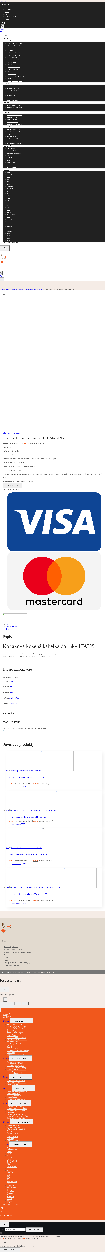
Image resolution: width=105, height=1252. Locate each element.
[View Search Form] (2, 26)
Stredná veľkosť (14, 698)
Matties (9, 224)
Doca (8, 193)
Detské (6, 1077)
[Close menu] (0, 1010)
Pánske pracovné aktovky (14, 93)
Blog (6, 14)
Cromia (8, 184)
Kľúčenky (9, 165)
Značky (6, 1144)
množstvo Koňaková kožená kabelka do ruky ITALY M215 (20, 482)
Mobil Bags (11, 78)
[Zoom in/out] (3, 1003)
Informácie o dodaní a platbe (13, 949)
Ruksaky (10, 71)
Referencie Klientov (6, 1215)
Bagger (8, 172)
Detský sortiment (11, 110)
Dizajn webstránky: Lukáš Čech (22, 972)
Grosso (8, 205)
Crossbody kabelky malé (14, 45)
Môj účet (7, 955)
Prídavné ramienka (12, 167)
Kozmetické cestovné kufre (14, 131)
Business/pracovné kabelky (15, 43)
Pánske (6, 1058)
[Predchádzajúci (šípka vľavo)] (3, 1006)
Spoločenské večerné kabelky (16, 76)
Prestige (9, 228)
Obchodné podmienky (11, 947)
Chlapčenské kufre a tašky (14, 107)
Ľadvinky (10, 50)
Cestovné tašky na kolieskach (15, 141)
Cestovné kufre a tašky (13, 129)
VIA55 (8, 240)
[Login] (52, 269)
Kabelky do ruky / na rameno (16, 55)
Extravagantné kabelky (14, 52)
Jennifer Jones (11, 214)
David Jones (10, 186)
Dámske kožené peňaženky (14, 115)
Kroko (8, 217)
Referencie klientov (10, 16)
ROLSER (9, 233)
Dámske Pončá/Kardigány (14, 153)
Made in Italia (10, 174)
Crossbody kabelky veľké (15, 48)
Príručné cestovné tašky (14, 138)
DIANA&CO (10, 188)
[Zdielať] (17, 1003)
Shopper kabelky (12, 74)
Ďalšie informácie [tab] (11, 626)
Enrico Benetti (10, 196)
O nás (7, 12)
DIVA (8, 191)
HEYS (8, 210)
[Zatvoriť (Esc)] (25, 1003)
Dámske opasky (11, 148)
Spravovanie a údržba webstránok (43, 972)
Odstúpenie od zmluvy (11, 965)
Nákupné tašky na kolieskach (15, 134)
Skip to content (5, 1)
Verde (8, 238)
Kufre (5, 1103)
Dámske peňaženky (12, 117)
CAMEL (11, 681)
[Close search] (4, 1224)
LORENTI (9, 219)
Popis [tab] (8, 624)
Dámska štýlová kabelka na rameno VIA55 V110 (26, 777)
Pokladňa (8, 9)
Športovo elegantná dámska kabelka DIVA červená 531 (29, 817)
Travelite (9, 203)
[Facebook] (2, 23)
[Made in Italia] (15, 620)
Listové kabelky (12, 62)
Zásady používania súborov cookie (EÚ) (17, 963)
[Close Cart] (4, 989)
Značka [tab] (8, 629)
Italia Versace (10, 212)
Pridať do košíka (12, 485)
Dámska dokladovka (12, 122)
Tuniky (8, 155)
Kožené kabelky (12, 57)
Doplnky (6, 1122)
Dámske (11, 692)
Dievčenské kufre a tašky (14, 105)
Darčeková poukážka (11, 243)
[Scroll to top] (1, 999)
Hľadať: (2, 1229)
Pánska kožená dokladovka (14, 124)
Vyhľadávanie (34, 1229)
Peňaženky (7, 1088)
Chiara (8, 177)
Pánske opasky (11, 158)
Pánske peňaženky (12, 119)
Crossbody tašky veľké (13, 90)
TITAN (8, 235)
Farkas (8, 198)
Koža (10, 687)
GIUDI (8, 200)
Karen (8, 179)
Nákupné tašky (12, 64)
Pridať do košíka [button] (16, 824)
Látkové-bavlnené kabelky (15, 59)
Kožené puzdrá (11, 162)
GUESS (9, 207)
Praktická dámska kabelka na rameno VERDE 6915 (28, 854)
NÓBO (8, 181)
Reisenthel (9, 231)
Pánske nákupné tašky (13, 100)
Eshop (6, 35)
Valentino (9, 226)
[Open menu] (2, 279)
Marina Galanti (11, 221)
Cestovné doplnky (12, 136)
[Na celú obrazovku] (10, 1003)
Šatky (8, 160)
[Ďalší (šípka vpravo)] (10, 1006)
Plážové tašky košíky (14, 67)
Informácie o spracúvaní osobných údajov (18, 952)
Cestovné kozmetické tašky (14, 143)
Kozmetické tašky (12, 151)
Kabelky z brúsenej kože (15, 81)
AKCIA (6, 38)
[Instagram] (4, 23)
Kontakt (7, 19)
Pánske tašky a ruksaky (14, 86)
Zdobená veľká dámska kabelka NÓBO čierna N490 (28, 894)
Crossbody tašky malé (13, 88)
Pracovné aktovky (13, 69)
